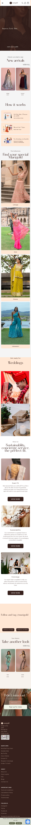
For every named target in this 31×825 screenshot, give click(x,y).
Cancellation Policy (7, 792)
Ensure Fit (4, 758)
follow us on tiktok (22, 629)
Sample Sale (5, 751)
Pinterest (4, 813)
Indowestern (15, 346)
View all (26, 64)
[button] (29, 79)
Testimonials (5, 797)
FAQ (2, 776)
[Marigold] (13, 2)
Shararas (15, 299)
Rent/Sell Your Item (7, 748)
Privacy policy (5, 795)
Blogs (2, 779)
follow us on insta (8, 629)
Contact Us (4, 781)
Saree (15, 252)
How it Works (5, 756)
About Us (4, 771)
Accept (12, 823)
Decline (19, 823)
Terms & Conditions (7, 790)
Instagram (4, 806)
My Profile (4, 753)
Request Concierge (7, 761)
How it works (5, 774)
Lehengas (15, 204)
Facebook (4, 811)
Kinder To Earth (5, 763)
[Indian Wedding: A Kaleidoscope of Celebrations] (15, 387)
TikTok (3, 808)
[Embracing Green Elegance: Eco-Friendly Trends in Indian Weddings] (15, 420)
